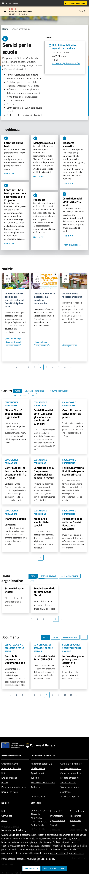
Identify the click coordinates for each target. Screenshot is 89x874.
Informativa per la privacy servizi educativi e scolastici (73, 661)
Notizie (4, 811)
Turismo (35, 777)
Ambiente (35, 787)
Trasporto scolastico (69, 144)
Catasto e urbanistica (70, 773)
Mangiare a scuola (44, 143)
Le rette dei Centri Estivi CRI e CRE (44, 657)
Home (5, 29)
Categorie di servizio (43, 755)
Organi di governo (9, 763)
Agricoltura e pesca (69, 796)
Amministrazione (11, 755)
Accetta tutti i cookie (54, 868)
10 (65, 695)
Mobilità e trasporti (69, 777)
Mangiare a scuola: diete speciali (41, 522)
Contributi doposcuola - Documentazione (15, 659)
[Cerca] (85, 11)
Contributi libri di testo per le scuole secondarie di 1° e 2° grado (15, 195)
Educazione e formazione (43, 782)
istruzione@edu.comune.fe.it (66, 63)
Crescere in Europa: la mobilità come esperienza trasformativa (44, 298)
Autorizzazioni (38, 796)
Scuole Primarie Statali (14, 590)
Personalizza (31, 868)
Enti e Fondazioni (9, 777)
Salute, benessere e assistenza (69, 789)
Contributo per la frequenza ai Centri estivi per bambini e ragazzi (44, 473)
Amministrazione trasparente (78, 813)
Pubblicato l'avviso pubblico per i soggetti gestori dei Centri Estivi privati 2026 (14, 300)
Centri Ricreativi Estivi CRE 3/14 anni (72, 201)
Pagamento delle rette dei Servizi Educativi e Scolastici (72, 524)
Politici (4, 782)
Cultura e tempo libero (71, 763)
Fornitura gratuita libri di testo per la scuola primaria (73, 471)
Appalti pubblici (38, 773)
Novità (5, 803)
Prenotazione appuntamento (57, 818)
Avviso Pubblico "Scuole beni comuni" (72, 295)
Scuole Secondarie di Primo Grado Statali (44, 591)
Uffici (3, 773)
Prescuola (39, 200)
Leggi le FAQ (56, 811)
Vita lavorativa (38, 768)
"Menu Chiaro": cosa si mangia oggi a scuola (14, 413)
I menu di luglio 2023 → (73, 245)
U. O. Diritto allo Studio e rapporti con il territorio (64, 46)
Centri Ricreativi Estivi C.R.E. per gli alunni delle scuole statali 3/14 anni (43, 417)
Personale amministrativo (13, 787)
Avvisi (4, 820)
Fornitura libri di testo (13, 144)
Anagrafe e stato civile (41, 763)
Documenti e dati (9, 792)
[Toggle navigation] (4, 11)
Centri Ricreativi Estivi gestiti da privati (71, 413)
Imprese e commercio (70, 768)
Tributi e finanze (68, 782)
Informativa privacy (75, 823)
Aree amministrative (11, 768)
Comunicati (6, 816)
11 (71, 695)
